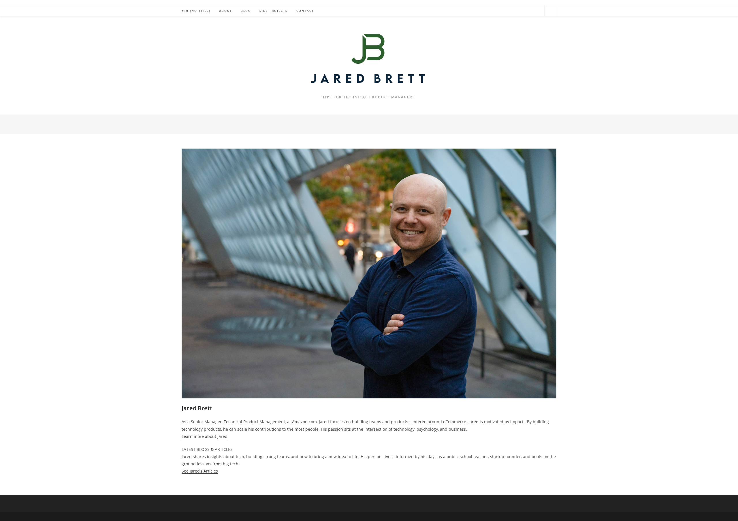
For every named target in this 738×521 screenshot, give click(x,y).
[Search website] (550, 11)
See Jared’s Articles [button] (200, 471)
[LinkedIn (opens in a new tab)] (537, 10)
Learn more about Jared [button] (204, 436)
